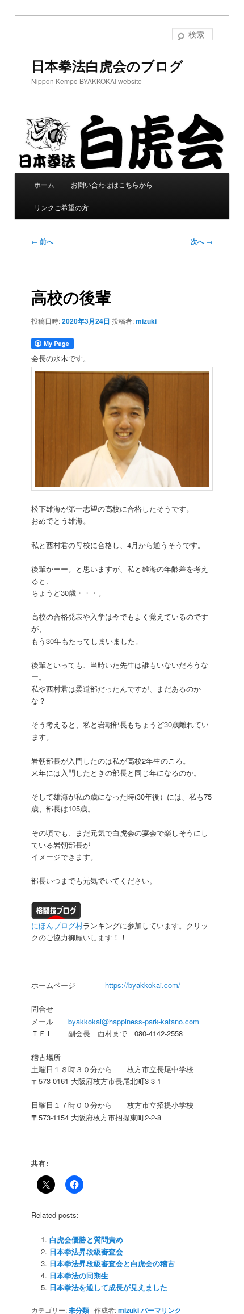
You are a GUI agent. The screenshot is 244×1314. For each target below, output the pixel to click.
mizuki (146, 321)
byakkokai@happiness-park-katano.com (133, 1021)
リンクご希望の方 (61, 207)
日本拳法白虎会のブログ (107, 65)
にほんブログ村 (57, 925)
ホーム (44, 184)
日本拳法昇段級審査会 (86, 1251)
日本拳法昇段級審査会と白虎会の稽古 (112, 1263)
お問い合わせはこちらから (112, 184)
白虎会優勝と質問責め (86, 1239)
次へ (202, 241)
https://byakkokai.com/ (142, 985)
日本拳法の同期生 (78, 1275)
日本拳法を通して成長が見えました (108, 1287)
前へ (42, 241)
